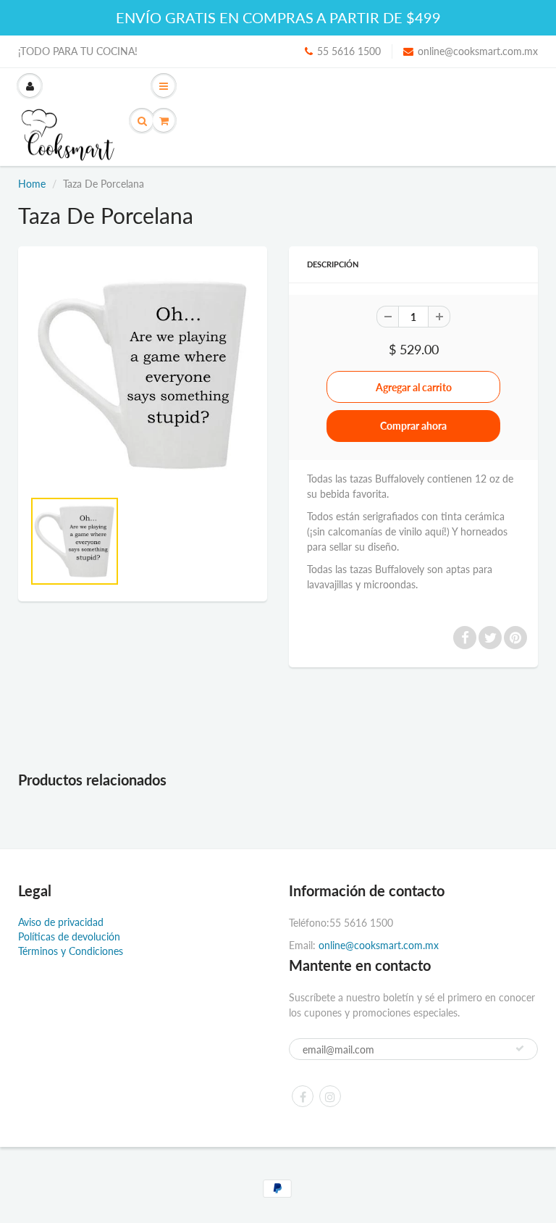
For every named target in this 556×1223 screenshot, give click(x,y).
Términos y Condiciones (70, 951)
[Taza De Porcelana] (142, 374)
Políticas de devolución (69, 936)
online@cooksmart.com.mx (478, 51)
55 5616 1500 (349, 51)
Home (32, 184)
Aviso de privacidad (61, 922)
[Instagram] (330, 1096)
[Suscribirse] (520, 1048)
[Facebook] (302, 1096)
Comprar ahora (413, 426)
